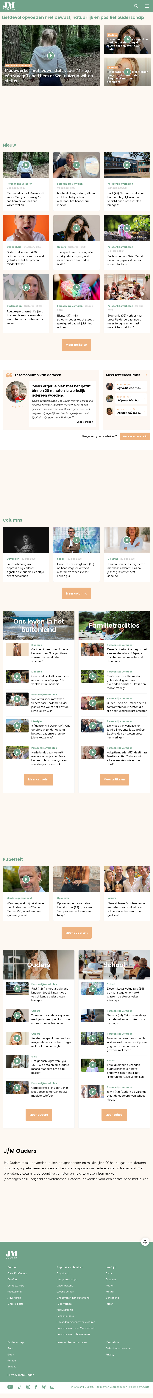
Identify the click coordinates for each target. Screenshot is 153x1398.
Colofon (12, 1279)
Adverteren (14, 1298)
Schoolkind (112, 1298)
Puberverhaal (64, 1304)
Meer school (114, 1115)
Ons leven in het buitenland (73, 1298)
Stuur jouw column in (135, 436)
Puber (109, 1304)
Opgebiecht (63, 1273)
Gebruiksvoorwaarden (119, 1348)
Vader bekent (65, 1285)
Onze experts (15, 1304)
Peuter (110, 1285)
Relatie (11, 1360)
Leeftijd (110, 1267)
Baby (109, 1273)
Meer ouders (38, 1115)
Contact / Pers (15, 1285)
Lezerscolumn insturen (72, 1342)
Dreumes (111, 1279)
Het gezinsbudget (67, 1279)
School (11, 1366)
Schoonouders (65, 1316)
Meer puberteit (76, 933)
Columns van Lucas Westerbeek (76, 1328)
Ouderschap (15, 1342)
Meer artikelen (76, 345)
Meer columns (76, 593)
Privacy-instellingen (20, 1375)
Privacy (110, 1354)
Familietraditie (65, 1310)
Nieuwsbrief (14, 1291)
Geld (10, 1348)
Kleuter (110, 1291)
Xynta (145, 1387)
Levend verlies (65, 1291)
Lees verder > (84, 422)
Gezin (10, 1354)
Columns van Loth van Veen (73, 1334)
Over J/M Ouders (17, 1273)
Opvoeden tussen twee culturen (76, 1322)
